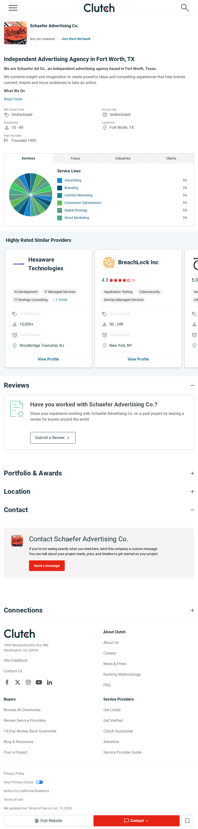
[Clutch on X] (17, 682)
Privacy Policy (14, 773)
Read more (13, 99)
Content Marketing (78, 195)
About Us (111, 642)
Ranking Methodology (122, 674)
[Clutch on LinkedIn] (49, 682)
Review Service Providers (25, 720)
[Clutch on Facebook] (7, 682)
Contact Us (13, 671)
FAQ (106, 685)
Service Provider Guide (122, 752)
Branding (71, 188)
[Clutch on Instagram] (28, 682)
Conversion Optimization (82, 203)
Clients (171, 158)
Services (28, 158)
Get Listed (111, 710)
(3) (133, 280)
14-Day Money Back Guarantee (30, 731)
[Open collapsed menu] (13, 8)
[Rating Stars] (119, 280)
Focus (75, 158)
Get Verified (113, 720)
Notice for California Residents (26, 791)
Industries (122, 158)
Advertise (111, 741)
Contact (137, 820)
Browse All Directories (22, 710)
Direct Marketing (76, 218)
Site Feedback (16, 660)
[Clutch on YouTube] (38, 682)
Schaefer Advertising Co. (54, 25)
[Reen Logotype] (19, 264)
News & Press (115, 664)
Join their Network (76, 39)
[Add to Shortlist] (187, 820)
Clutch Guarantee (118, 731)
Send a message (47, 566)
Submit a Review (49, 437)
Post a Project (15, 752)
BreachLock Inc (138, 262)
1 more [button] (61, 299)
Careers (109, 653)
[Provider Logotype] (15, 33)
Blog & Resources (18, 741)
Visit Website (51, 820)
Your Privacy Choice (18, 782)
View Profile (48, 359)
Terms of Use (13, 799)
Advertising (72, 180)
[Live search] (185, 8)
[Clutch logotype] (99, 7)
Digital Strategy (75, 210)
